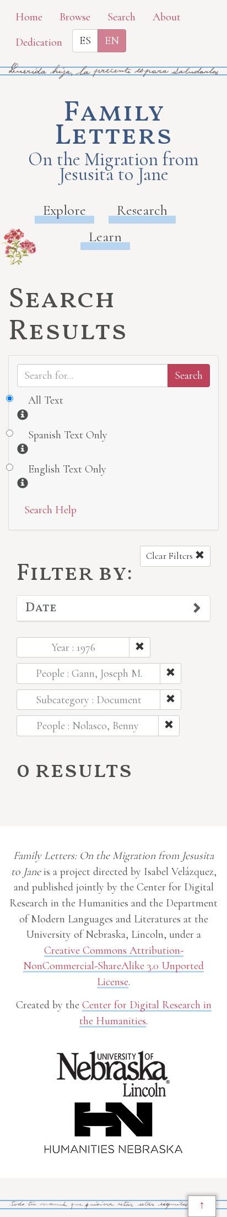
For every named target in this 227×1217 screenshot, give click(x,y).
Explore (64, 210)
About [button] (167, 17)
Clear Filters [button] (170, 556)
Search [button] (121, 17)
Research (142, 210)
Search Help (50, 510)
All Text (45, 400)
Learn (105, 236)
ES (85, 40)
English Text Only (67, 469)
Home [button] (28, 17)
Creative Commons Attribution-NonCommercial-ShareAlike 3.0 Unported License (113, 966)
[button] (113, 608)
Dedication (38, 42)
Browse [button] (75, 17)
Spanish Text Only (67, 435)
